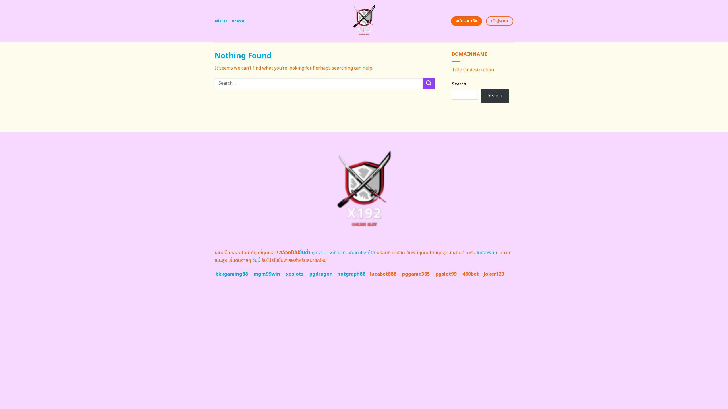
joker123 (493, 274)
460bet (470, 274)
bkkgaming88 (232, 274)
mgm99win (267, 274)
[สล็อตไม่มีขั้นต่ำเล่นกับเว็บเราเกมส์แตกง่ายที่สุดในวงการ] (364, 21)
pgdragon (321, 274)
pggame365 (416, 274)
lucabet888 (383, 274)
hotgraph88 (351, 274)
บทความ (239, 21)
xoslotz (295, 274)
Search (459, 84)
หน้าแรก (221, 21)
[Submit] (428, 83)
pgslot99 (446, 274)
